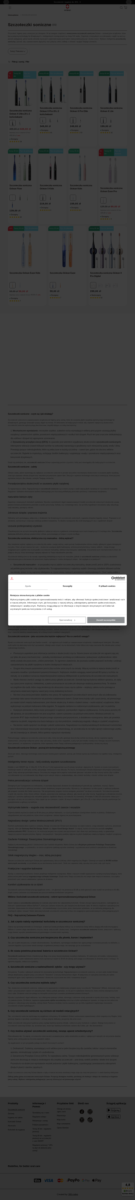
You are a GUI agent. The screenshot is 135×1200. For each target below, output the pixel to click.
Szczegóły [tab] (67, 586)
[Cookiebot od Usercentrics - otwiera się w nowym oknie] (113, 578)
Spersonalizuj (65, 620)
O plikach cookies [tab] (107, 586)
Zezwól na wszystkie (105, 620)
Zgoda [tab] (28, 586)
